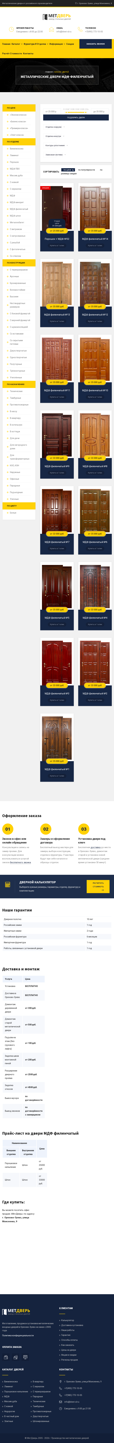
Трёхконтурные (17, 371)
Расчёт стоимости (12, 53)
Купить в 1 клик (57, 245)
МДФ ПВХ (15, 169)
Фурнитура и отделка (35, 44)
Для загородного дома (18, 447)
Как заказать (67, 1345)
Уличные (14, 499)
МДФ (12, 195)
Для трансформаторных (19, 457)
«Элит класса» (17, 135)
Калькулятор (67, 1320)
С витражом (16, 229)
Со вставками (16, 333)
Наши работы (67, 1330)
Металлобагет (17, 222)
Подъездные (16, 492)
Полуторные (16, 364)
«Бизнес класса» (18, 121)
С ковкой (14, 182)
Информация (56, 44)
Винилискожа (16, 148)
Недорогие (9, 1411)
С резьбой (15, 242)
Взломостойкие (17, 290)
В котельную (16, 425)
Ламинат (14, 155)
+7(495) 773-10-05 (94, 31)
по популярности (86, 170)
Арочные (14, 276)
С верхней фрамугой (20, 320)
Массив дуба (16, 175)
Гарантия (65, 1335)
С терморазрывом (19, 270)
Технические (16, 391)
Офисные (14, 479)
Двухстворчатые (18, 350)
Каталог (16, 44)
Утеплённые (16, 377)
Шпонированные (41, 1421)
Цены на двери (68, 1350)
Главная (6, 44)
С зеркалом (15, 189)
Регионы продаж (69, 1360)
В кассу (13, 411)
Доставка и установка (72, 1325)
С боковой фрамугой (20, 313)
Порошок (14, 162)
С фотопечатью (17, 249)
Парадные (15, 485)
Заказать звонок (95, 43)
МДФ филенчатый (19, 209)
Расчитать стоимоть (98, 885)
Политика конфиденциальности (18, 1335)
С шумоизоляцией (19, 327)
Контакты (28, 53)
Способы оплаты (69, 1340)
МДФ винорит (17, 202)
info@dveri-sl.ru (64, 31)
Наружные (15, 472)
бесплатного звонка (20, 862)
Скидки (70, 44)
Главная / (49, 72)
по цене (67, 170)
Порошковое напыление (16, 1391)
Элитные (8, 1421)
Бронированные (18, 283)
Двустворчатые (41, 1416)
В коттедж (15, 431)
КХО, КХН (14, 465)
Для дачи (14, 438)
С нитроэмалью (17, 236)
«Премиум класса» (19, 128)
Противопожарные (19, 404)
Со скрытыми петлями (16, 342)
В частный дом (11, 1416)
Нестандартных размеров (17, 305)
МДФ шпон (15, 216)
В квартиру (15, 418)
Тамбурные (15, 398)
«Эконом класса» (18, 115)
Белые (13, 513)
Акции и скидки (68, 1355)
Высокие (14, 296)
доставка (95, 847)
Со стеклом (15, 256)
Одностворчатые (18, 357)
